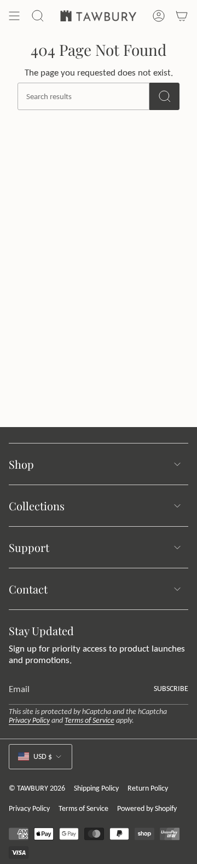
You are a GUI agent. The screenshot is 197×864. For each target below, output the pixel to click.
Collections (37, 505)
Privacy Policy (29, 720)
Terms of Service (89, 720)
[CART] (181, 15)
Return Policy (148, 788)
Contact (28, 588)
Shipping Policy (96, 788)
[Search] (164, 96)
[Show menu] (14, 15)
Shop (21, 464)
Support (29, 547)
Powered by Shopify (147, 808)
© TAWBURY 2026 (37, 788)
